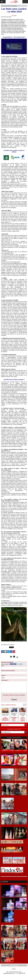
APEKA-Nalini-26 (20, 822)
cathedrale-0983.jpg (7, 920)
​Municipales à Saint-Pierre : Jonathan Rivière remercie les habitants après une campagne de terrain (14, 719)
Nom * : (3, 665)
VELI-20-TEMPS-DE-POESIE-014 (20, 935)
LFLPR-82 (20, 748)
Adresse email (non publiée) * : (8, 670)
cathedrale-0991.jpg (7, 907)
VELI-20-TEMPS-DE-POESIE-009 (20, 793)
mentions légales (14, 965)
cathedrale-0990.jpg (20, 907)
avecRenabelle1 (20, 763)
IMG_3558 (20, 778)
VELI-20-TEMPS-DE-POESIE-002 (7, 960)
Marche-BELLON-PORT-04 (7, 807)
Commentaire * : (5, 680)
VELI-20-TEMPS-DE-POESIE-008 (7, 793)
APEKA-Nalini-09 (7, 822)
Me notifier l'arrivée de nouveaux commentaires (14, 695)
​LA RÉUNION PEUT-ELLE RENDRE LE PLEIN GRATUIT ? (5, 718)
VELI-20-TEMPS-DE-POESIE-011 (7, 948)
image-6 (7, 836)
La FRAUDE (4, 881)
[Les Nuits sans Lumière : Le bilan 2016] (14, 39)
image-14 (20, 836)
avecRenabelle (7, 763)
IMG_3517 (7, 778)
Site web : (3, 675)
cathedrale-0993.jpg (20, 894)
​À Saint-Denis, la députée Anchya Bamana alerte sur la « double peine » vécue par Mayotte (23, 719)
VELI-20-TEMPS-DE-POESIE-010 (20, 948)
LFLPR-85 (7, 748)
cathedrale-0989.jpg (7, 894)
